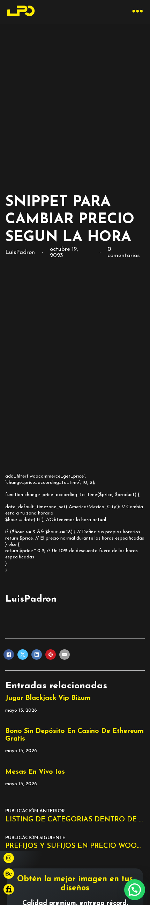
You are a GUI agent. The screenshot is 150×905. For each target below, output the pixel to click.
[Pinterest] (50, 654)
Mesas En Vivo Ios (35, 771)
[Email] (64, 654)
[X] (22, 654)
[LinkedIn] (36, 654)
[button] (134, 889)
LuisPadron (31, 599)
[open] (137, 12)
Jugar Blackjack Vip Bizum (48, 698)
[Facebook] (8, 654)
